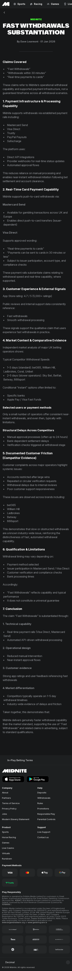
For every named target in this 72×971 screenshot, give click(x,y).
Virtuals (6, 853)
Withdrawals (43, 798)
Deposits (41, 792)
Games (5, 842)
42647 (18, 900)
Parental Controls (46, 819)
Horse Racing (9, 837)
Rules (40, 803)
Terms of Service (11, 803)
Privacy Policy (9, 808)
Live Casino (8, 848)
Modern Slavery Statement (15, 819)
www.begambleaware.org (13, 922)
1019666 (6, 904)
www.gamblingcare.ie (37, 922)
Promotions (43, 808)
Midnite (36, 19)
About (5, 792)
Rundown (7, 858)
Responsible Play (46, 814)
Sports (5, 832)
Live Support (43, 832)
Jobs (4, 814)
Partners (6, 798)
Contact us (43, 837)
